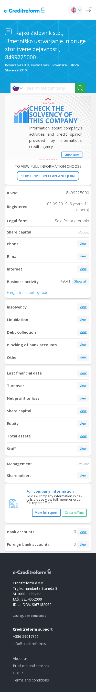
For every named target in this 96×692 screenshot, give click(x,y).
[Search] (80, 88)
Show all (80, 281)
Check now (72, 154)
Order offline (74, 512)
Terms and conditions (31, 680)
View (83, 243)
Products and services (31, 665)
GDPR (18, 672)
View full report (46, 512)
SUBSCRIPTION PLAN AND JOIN (48, 175)
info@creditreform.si (30, 643)
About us (20, 658)
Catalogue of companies (29, 616)
